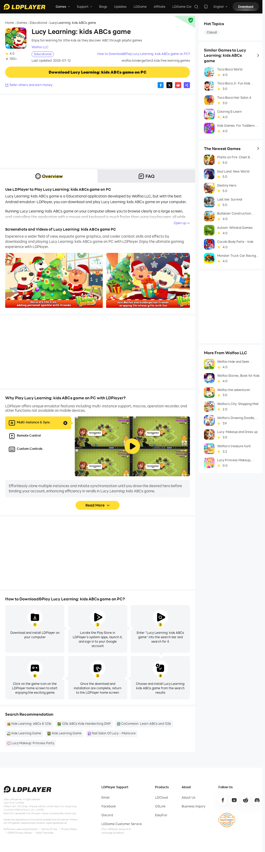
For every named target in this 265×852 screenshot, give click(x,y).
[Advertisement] (97, 131)
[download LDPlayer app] (206, 6)
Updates (120, 7)
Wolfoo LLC (40, 47)
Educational (38, 23)
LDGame (140, 7)
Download (245, 7)
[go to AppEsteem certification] (226, 820)
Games (22, 23)
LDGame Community (187, 7)
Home (9, 23)
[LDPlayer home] (24, 7)
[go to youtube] (234, 800)
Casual (212, 32)
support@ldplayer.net (56, 822)
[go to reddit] (245, 800)
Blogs (103, 7)
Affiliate (159, 7)
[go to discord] (257, 800)
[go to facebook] (222, 800)
